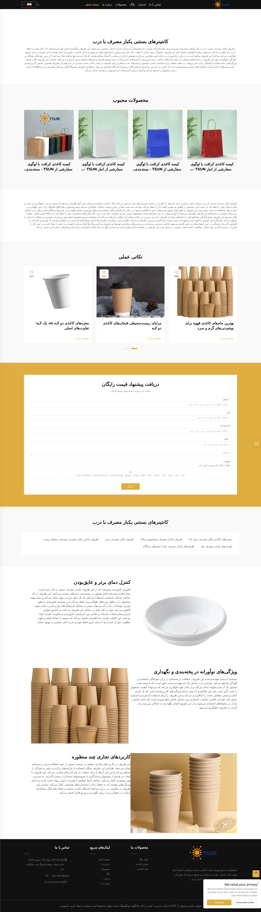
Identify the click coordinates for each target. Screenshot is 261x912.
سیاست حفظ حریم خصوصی (75, 905)
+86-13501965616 (60, 875)
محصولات (121, 4)
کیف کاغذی (142, 869)
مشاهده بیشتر (227, 338)
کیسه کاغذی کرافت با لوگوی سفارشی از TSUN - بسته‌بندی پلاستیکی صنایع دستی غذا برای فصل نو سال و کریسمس (49, 167)
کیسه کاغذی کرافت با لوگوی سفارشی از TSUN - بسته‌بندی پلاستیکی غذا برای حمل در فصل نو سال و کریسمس (157, 167)
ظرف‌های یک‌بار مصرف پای (216, 546)
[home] (221, 4)
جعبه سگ (143, 859)
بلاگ (132, 4)
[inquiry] (256, 443)
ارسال (130, 486)
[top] (256, 873)
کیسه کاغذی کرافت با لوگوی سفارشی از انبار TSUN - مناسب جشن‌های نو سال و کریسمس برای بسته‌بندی (212, 167)
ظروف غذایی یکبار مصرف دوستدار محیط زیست (70, 539)
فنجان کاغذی (142, 864)
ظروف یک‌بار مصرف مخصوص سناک (161, 539)
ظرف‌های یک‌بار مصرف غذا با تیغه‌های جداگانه (168, 546)
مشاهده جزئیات (212, 134)
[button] (134, 348)
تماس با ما (155, 4)
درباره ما (107, 4)
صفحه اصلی (92, 4)
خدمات (142, 4)
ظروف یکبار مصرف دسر (119, 539)
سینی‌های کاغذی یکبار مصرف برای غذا (210, 539)
